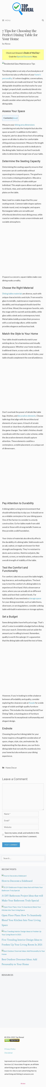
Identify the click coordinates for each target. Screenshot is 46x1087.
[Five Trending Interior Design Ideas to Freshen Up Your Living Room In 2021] (23, 933)
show (15, 118)
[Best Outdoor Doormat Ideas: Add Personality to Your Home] (23, 952)
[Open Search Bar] (43, 20)
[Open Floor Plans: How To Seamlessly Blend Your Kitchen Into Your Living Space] (23, 908)
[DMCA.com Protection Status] (12, 1041)
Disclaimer (8, 1053)
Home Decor (11, 767)
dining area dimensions (25, 125)
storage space (35, 598)
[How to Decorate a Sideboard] (23, 875)
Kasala (32, 703)
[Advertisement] (23, 251)
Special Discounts (24, 56)
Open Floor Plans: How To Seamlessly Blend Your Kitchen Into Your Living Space (21, 920)
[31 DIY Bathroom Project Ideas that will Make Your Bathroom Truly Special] (23, 889)
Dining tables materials (12, 293)
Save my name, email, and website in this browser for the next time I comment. (22, 835)
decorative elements (27, 415)
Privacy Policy (9, 1049)
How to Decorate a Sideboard (17, 881)
